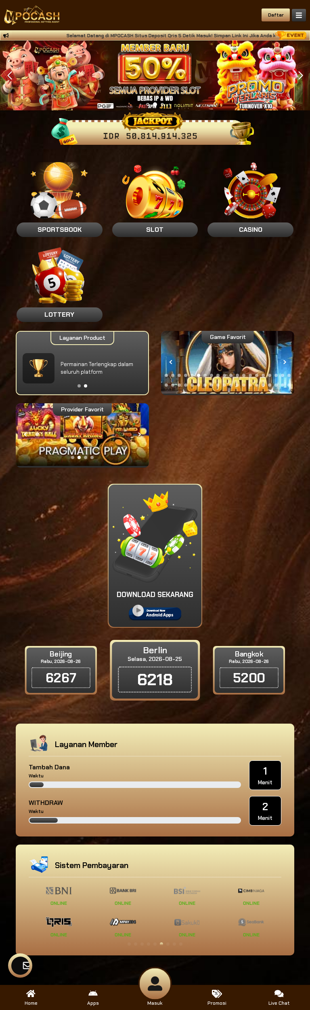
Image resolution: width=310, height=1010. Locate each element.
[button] (300, 76)
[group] (227, 362)
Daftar (276, 15)
